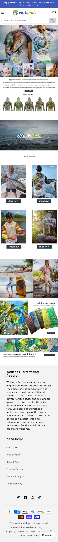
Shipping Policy (14, 483)
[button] (54, 12)
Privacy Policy (13, 454)
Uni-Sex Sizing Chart (16, 476)
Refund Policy (13, 462)
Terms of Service (15, 469)
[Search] (52, 20)
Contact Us (12, 447)
